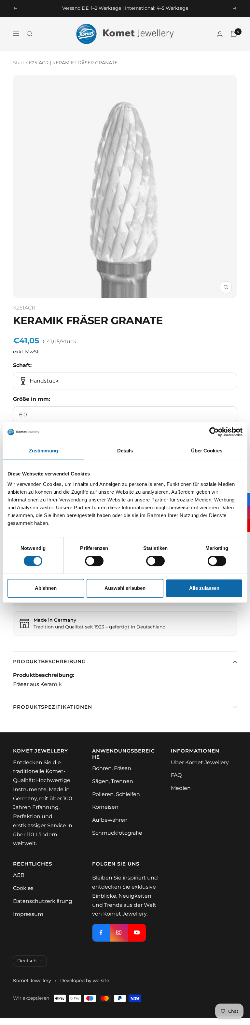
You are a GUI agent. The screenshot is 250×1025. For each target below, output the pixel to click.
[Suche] (30, 34)
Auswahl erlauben (125, 588)
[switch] (94, 561)
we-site (101, 980)
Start (18, 63)
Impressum (28, 914)
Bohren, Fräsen (111, 768)
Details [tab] (125, 450)
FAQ (176, 775)
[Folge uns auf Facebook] (101, 933)
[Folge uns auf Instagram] (119, 933)
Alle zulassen (204, 588)
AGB (18, 875)
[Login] (220, 34)
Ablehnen (46, 588)
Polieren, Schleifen (116, 794)
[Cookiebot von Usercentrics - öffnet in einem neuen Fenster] (214, 432)
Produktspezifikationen (52, 707)
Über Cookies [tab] (206, 450)
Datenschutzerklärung (42, 901)
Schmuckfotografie (117, 833)
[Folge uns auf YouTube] (137, 933)
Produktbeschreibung (49, 661)
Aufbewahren (110, 820)
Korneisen (105, 807)
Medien (181, 788)
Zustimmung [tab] (43, 450)
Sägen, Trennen (112, 781)
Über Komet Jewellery (200, 762)
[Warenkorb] (233, 34)
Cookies (23, 888)
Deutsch (26, 961)
